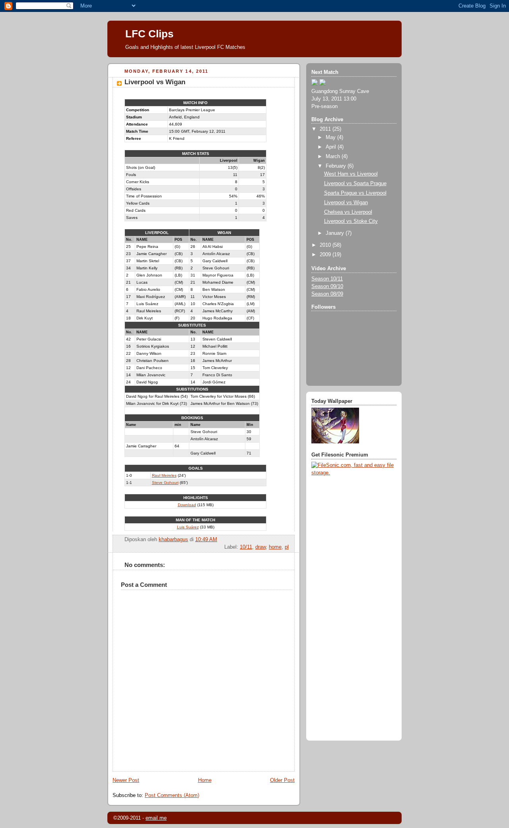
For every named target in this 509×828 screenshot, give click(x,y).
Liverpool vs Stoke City (351, 221)
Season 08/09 (327, 294)
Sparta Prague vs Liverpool (355, 193)
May (331, 137)
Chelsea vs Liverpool (348, 212)
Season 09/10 (327, 286)
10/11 (246, 547)
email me (156, 818)
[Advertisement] (343, 609)
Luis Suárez (188, 527)
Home (205, 780)
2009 (326, 254)
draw (260, 547)
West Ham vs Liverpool (351, 174)
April (332, 147)
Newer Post (126, 780)
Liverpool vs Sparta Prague (355, 183)
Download (187, 505)
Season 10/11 (327, 279)
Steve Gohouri (165, 482)
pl (287, 547)
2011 (326, 129)
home (275, 547)
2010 (326, 245)
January (336, 233)
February (337, 166)
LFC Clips (149, 34)
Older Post (282, 780)
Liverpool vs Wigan (346, 202)
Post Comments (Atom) (172, 795)
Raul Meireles (164, 475)
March (334, 156)
